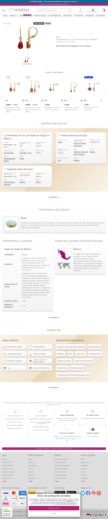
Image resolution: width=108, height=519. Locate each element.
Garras (92, 152)
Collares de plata (8, 475)
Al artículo (53, 197)
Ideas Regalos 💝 (55, 16)
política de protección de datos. (65, 504)
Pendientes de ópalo (64, 361)
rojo (59, 160)
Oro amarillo (9, 153)
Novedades (89, 16)
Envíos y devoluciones (15, 416)
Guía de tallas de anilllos (15, 425)
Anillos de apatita (61, 475)
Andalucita (84, 478)
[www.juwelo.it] (104, 515)
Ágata (30, 459)
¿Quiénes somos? (41, 416)
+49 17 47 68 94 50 (63, 437)
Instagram (93, 493)
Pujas (25, 16)
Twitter (83, 493)
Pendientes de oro (95, 354)
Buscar (69, 10)
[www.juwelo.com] (100, 515)
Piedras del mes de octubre (84, 361)
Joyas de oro (6, 478)
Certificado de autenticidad (15, 419)
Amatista (31, 462)
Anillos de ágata (60, 462)
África (38, 182)
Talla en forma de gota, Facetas (81, 153)
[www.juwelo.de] (88, 515)
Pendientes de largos (9, 159)
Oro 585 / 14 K (26, 153)
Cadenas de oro (7, 469)
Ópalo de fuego (62, 368)
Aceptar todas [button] (54, 508)
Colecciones (67, 16)
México (77, 160)
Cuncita (31, 475)
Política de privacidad (15, 512)
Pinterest (99, 493)
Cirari (22, 158)
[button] (3, 10)
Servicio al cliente (67, 433)
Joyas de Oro (80, 354)
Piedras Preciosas (40, 16)
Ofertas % (13, 16)
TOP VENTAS (78, 16)
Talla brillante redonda (9, 183)
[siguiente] (104, 95)
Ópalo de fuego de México (80, 144)
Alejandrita (84, 466)
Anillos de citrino (60, 478)
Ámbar (83, 472)
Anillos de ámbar (60, 472)
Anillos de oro (7, 462)
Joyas (5, 16)
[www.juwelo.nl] (96, 515)
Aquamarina (32, 466)
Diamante (31, 478)
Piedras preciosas (94, 347)
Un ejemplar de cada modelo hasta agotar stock (73, 375)
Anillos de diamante (61, 459)
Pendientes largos (77, 368)
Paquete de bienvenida (41, 430)
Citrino (30, 469)
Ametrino (84, 475)
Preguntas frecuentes (15, 428)
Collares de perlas (8, 472)
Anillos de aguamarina (62, 466)
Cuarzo (30, 472)
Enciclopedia (100, 16)
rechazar (69, 501)
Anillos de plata (7, 466)
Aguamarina (85, 462)
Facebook (88, 493)
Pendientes (61, 354)
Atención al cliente (15, 422)
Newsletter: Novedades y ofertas (41, 419)
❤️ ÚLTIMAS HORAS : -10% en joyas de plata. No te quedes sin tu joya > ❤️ (54, 2)
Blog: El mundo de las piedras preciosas (41, 423)
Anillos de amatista (61, 469)
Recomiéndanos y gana (41, 427)
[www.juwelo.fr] (92, 515)
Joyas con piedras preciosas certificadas (71, 347)
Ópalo (60, 142)
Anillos (4, 459)
